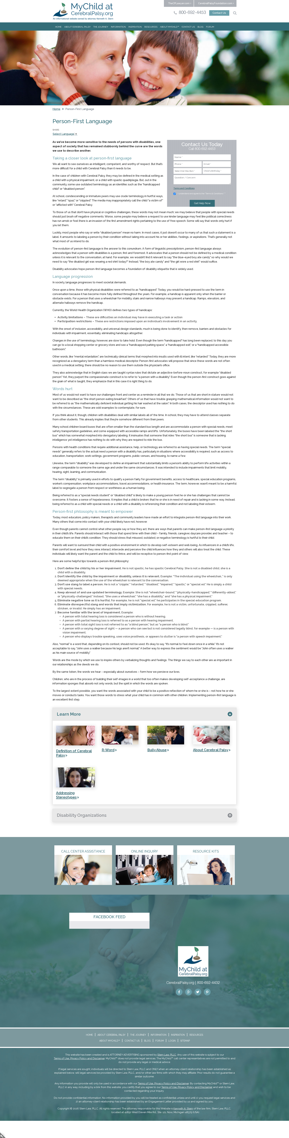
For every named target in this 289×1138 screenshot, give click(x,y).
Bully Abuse (157, 750)
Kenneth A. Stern (183, 1108)
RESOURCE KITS (206, 851)
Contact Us (219, 12)
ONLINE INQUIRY (144, 851)
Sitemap (185, 1040)
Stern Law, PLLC (166, 1054)
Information (118, 27)
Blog (200, 27)
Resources (150, 27)
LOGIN (172, 1040)
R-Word (108, 750)
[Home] (83, 11)
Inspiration (135, 27)
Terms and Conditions (184, 188)
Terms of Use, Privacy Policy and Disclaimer (79, 1058)
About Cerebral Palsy (77, 27)
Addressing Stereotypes (66, 795)
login (3, 1135)
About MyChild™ (169, 27)
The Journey (100, 27)
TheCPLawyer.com (178, 3)
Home (58, 27)
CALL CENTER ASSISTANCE (83, 851)
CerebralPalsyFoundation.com (215, 3)
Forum (210, 27)
